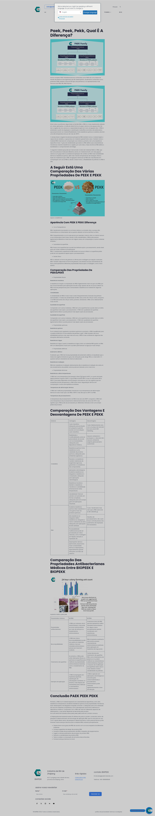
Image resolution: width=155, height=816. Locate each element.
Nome (37, 791)
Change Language (90, 12)
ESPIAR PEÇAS (79, 779)
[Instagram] (45, 803)
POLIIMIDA (107, 12)
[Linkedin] (49, 803)
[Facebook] (37, 803)
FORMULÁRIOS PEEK (80, 777)
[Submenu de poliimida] (110, 12)
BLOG (120, 12)
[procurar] (120, 7)
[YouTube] (53, 803)
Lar (45, 12)
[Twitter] (41, 803)
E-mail (64, 791)
